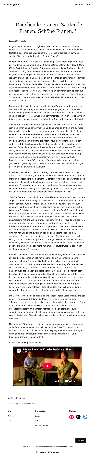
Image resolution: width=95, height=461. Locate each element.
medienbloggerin (11, 4)
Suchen (80, 440)
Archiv (24, 41)
